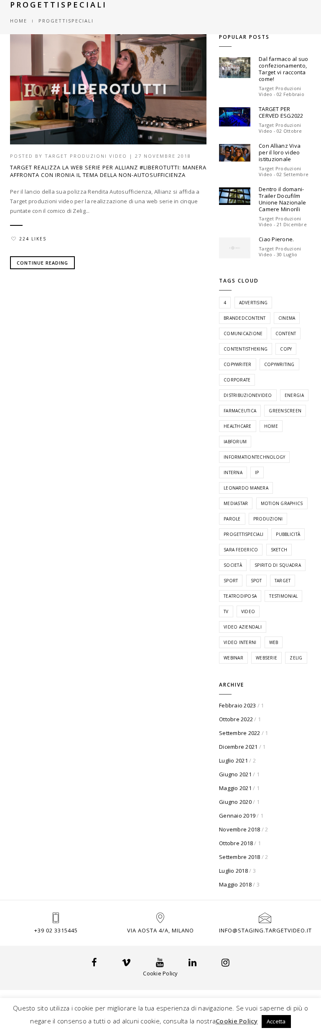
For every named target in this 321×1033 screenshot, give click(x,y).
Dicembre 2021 (238, 746)
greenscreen (285, 411)
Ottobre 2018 (236, 843)
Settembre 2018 (239, 857)
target (283, 580)
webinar (233, 658)
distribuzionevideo (248, 395)
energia (294, 395)
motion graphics (282, 503)
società (233, 565)
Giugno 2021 (235, 774)
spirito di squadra (278, 565)
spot (256, 580)
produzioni (268, 519)
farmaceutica (240, 411)
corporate (237, 380)
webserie (266, 658)
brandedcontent (245, 318)
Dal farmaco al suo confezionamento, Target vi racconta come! (283, 69)
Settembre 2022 (239, 733)
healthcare (238, 426)
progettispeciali (243, 534)
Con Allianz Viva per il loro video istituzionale (280, 152)
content (285, 333)
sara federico (241, 550)
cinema (287, 318)
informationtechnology (254, 457)
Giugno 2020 (235, 802)
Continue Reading (42, 263)
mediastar (236, 503)
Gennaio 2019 (237, 815)
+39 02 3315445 (56, 930)
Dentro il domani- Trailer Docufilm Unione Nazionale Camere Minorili (282, 199)
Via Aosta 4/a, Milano (160, 930)
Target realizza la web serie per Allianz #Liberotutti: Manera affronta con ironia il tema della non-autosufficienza (108, 171)
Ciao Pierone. (276, 239)
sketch (279, 550)
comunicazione (243, 333)
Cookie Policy (160, 973)
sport (231, 580)
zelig (296, 658)
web (273, 642)
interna (233, 472)
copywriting (279, 364)
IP (257, 472)
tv (226, 611)
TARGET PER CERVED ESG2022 (281, 112)
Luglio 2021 (233, 760)
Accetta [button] (276, 1021)
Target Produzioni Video (86, 156)
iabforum (235, 442)
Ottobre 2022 (236, 719)
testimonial (283, 596)
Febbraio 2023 (237, 705)
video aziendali (243, 627)
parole (232, 519)
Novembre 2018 (239, 829)
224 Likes (32, 239)
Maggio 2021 (235, 788)
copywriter (238, 364)
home (271, 426)
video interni (240, 642)
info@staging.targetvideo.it (265, 930)
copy (286, 349)
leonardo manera (246, 488)
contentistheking (246, 349)
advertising (253, 303)
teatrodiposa (240, 596)
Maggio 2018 (235, 884)
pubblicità (288, 534)
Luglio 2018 (233, 870)
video (248, 611)
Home (18, 21)
